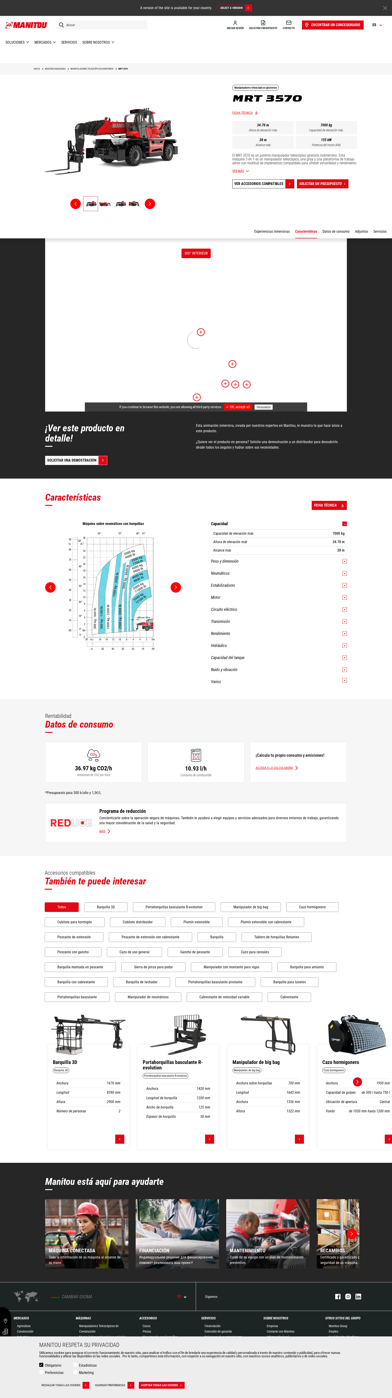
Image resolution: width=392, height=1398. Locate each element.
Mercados (21, 1318)
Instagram (346, 1296)
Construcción (25, 1331)
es (179, 1296)
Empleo (333, 1331)
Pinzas (147, 1331)
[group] (86, 1233)
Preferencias (54, 1373)
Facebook (336, 1296)
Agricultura (24, 1326)
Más (102, 831)
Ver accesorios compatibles (258, 184)
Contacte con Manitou (280, 1331)
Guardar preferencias (110, 1385)
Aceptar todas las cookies (159, 1385)
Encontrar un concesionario (335, 25)
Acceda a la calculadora (274, 768)
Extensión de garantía (218, 1331)
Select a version (231, 8)
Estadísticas (88, 1365)
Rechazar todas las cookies (61, 1385)
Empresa (272, 1326)
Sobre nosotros (275, 1318)
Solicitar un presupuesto (320, 184)
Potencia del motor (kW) (326, 145)
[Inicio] (26, 25)
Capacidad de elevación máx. (326, 130)
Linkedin (356, 1296)
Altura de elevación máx (263, 130)
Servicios (208, 1318)
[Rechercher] (60, 25)
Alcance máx (263, 145)
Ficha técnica (242, 113)
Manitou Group (338, 1326)
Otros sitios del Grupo (342, 1318)
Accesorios (148, 1318)
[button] (352, 1234)
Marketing (86, 1373)
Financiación (212, 1326)
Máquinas (83, 1318)
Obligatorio (53, 1365)
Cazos (146, 1326)
